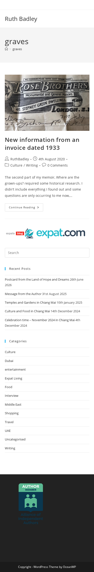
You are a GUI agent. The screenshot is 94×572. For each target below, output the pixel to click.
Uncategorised (15, 439)
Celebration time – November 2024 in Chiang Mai (40, 320)
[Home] (6, 49)
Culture (16, 165)
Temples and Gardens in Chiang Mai (30, 302)
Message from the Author (23, 294)
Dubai (9, 361)
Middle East (13, 404)
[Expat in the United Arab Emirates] (55, 233)
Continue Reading (26, 206)
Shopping (12, 413)
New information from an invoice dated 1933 (42, 144)
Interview (11, 395)
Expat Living (13, 378)
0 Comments (57, 165)
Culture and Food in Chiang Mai (27, 311)
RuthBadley (19, 159)
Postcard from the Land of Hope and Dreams (37, 279)
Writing (32, 165)
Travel (9, 422)
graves (17, 49)
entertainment (15, 369)
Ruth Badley (21, 19)
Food (8, 387)
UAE (8, 430)
